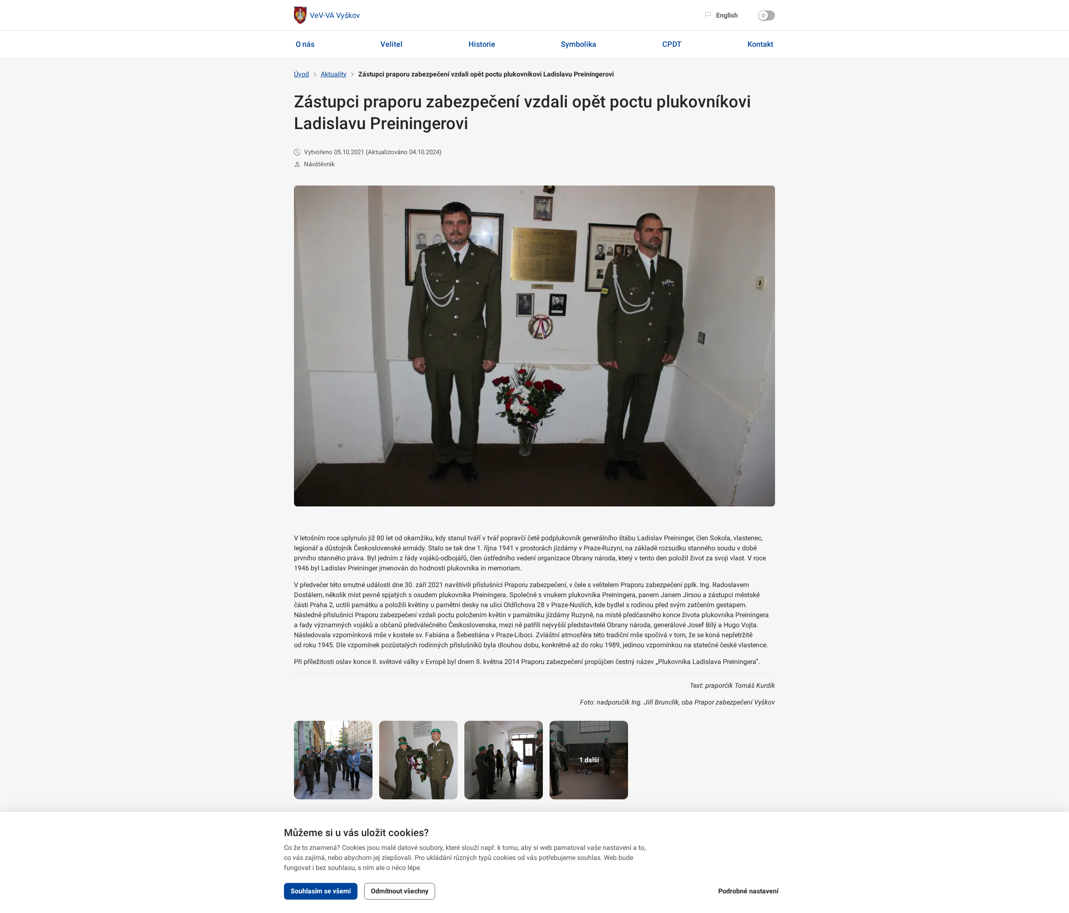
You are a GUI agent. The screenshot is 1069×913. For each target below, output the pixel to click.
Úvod (301, 74)
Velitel (391, 44)
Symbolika (578, 44)
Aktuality (334, 74)
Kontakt (760, 44)
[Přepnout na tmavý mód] (766, 15)
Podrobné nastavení (748, 891)
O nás (305, 44)
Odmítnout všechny (399, 891)
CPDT (671, 44)
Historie (482, 44)
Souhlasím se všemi (321, 891)
